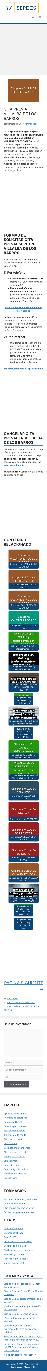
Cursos (7, 1212)
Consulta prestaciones (15, 1126)
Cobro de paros (11, 1165)
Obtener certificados (14, 1233)
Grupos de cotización (14, 1156)
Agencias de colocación (16, 1117)
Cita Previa (12, 998)
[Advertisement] (23, 50)
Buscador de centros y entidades (20, 1199)
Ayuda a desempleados (16, 1113)
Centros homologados (15, 1203)
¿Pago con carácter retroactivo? (20, 1355)
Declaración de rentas (15, 1246)
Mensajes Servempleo (15, 1173)
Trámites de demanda (15, 1135)
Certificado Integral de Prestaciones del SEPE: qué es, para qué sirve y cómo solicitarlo (22, 1347)
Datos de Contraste (13, 1228)
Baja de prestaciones (14, 1130)
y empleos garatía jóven (23, 1212)
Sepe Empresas (15, 330)
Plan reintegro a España (16, 1258)
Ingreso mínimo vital (14, 1263)
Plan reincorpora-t (13, 1139)
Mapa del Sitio (30, 1367)
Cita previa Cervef (13, 1122)
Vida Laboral (10, 1143)
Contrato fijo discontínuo (16, 1169)
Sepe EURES (10, 1237)
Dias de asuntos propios (16, 1152)
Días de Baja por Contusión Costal (21, 1314)
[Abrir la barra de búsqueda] (32, 17)
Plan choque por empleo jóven (19, 1208)
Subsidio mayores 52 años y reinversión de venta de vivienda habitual (20, 1328)
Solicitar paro (10, 1178)
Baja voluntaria (11, 1161)
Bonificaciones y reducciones (18, 1250)
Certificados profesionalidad (18, 1241)
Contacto (29, 1364)
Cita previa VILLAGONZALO (21, 1002)
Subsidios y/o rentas (14, 1254)
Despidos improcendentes (17, 1148)
